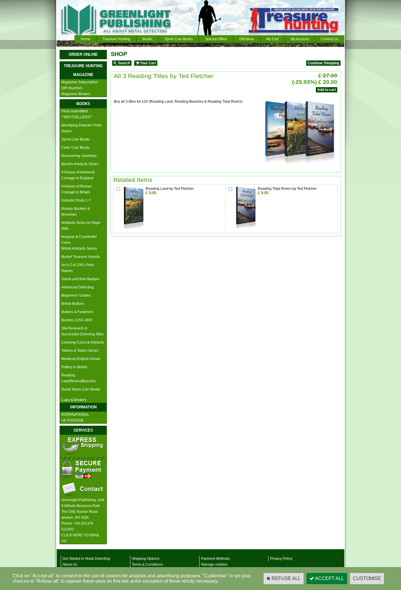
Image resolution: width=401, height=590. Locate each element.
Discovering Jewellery (79, 156)
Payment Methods (215, 559)
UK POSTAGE (72, 420)
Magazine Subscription (79, 82)
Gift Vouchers (71, 88)
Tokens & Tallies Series (79, 351)
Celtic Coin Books (75, 148)
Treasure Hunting (116, 39)
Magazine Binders (75, 94)
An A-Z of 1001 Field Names (77, 268)
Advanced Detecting (77, 287)
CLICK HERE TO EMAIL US (80, 538)
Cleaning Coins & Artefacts (82, 342)
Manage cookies (214, 564)
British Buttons (72, 304)
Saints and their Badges (80, 279)
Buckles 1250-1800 (76, 320)
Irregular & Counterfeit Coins (79, 240)
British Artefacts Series (79, 248)
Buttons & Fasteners (77, 312)
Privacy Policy (281, 559)
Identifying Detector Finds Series (81, 128)
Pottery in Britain (74, 367)
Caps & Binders (73, 400)
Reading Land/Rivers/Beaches (78, 378)
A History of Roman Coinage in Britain (76, 189)
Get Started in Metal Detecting (86, 559)
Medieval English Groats (80, 359)
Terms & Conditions (147, 564)
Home (85, 39)
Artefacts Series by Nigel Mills (80, 226)
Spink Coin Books (178, 39)
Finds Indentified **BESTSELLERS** (76, 114)
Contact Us (329, 39)
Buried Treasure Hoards (80, 257)
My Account (300, 39)
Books (147, 39)
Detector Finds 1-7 (76, 200)
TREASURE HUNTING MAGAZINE (83, 70)
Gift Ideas (246, 39)
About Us (70, 564)
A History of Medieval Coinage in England (78, 175)
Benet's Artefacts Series (80, 164)
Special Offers (216, 39)
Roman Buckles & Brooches (75, 212)
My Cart (272, 39)
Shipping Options (145, 559)
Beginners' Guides (76, 295)
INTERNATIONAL (75, 415)
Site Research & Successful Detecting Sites (82, 331)
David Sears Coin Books (80, 389)
